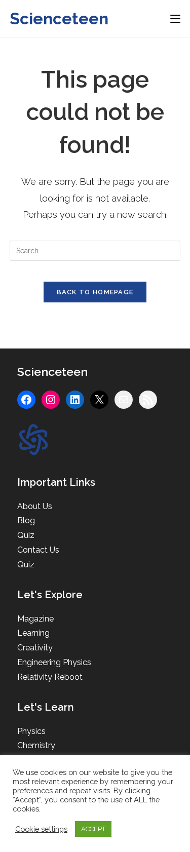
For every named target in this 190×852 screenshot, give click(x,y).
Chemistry (36, 745)
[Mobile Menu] (175, 18)
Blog (26, 520)
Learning (33, 633)
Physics (31, 731)
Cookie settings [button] (41, 829)
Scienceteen (59, 18)
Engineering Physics (54, 662)
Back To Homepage (95, 292)
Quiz (25, 535)
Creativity (35, 647)
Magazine (35, 619)
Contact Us (38, 550)
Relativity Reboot (50, 677)
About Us (34, 506)
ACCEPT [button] (93, 829)
